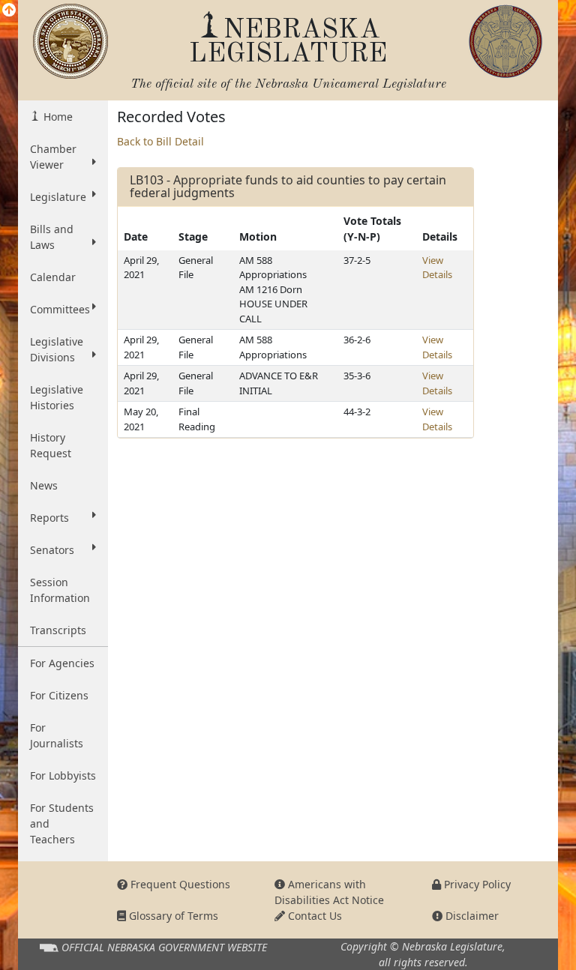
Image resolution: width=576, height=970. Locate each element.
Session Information (60, 590)
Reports (49, 517)
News (44, 485)
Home (56, 116)
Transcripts (58, 630)
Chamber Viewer (53, 157)
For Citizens (59, 695)
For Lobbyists (63, 775)
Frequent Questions (179, 884)
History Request (50, 445)
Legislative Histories (56, 397)
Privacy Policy (476, 884)
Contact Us (313, 916)
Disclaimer (470, 916)
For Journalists (56, 735)
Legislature (58, 197)
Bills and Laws (52, 237)
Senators (52, 550)
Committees (60, 309)
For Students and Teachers (62, 823)
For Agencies (62, 663)
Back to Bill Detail (160, 141)
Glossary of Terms (172, 916)
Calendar (53, 277)
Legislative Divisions (56, 349)
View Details (437, 267)
